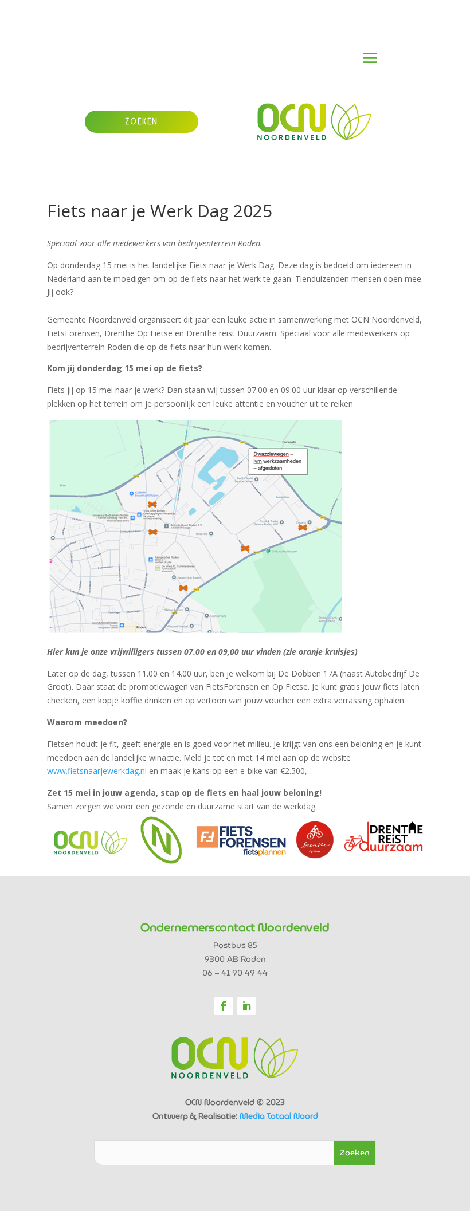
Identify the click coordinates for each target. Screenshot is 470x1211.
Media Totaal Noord (279, 1116)
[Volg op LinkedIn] (246, 1006)
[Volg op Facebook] (223, 1006)
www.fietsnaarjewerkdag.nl (97, 770)
